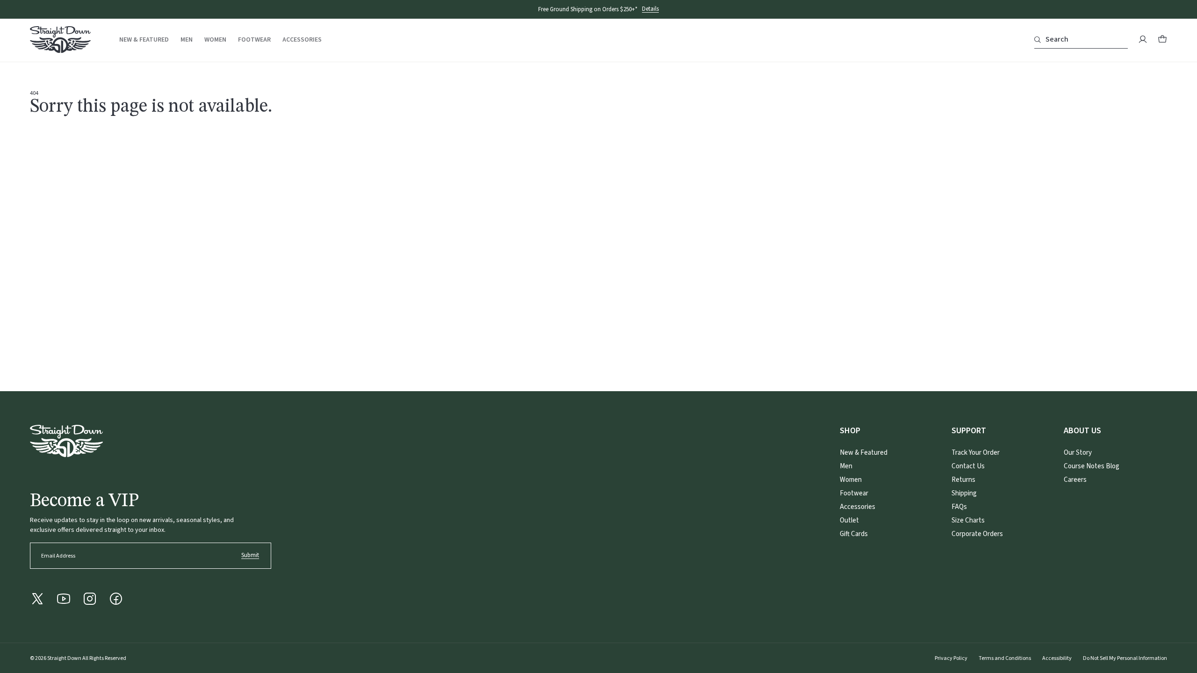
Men (186, 40)
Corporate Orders (977, 534)
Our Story (1078, 453)
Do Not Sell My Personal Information (1125, 658)
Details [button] (650, 9)
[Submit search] (1037, 39)
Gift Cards (854, 534)
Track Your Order (976, 453)
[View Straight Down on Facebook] (115, 598)
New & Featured (144, 40)
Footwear (254, 40)
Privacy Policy (951, 658)
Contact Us (968, 466)
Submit (250, 555)
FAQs (959, 507)
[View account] (1142, 39)
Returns (963, 480)
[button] (1162, 39)
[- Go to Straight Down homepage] (66, 441)
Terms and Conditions (1005, 658)
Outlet (849, 520)
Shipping (964, 493)
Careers (1075, 480)
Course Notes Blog (1091, 466)
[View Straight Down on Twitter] (37, 598)
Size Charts (968, 520)
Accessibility (1057, 658)
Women (215, 40)
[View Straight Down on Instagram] (89, 598)
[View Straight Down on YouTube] (63, 598)
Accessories (302, 40)
